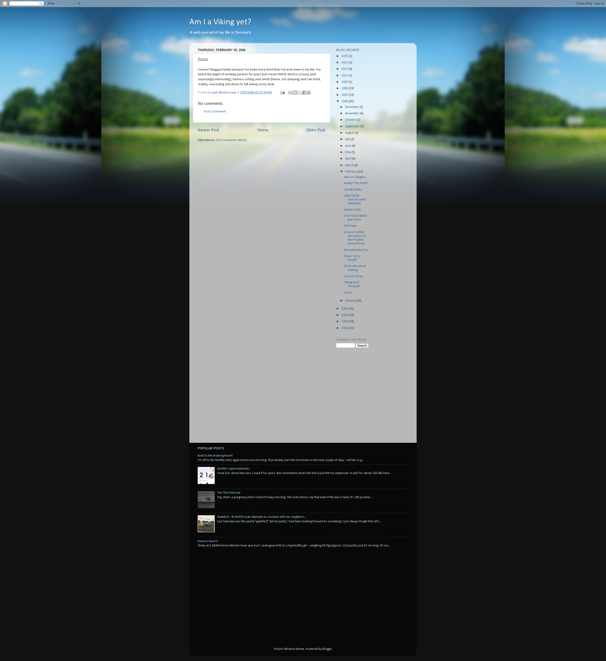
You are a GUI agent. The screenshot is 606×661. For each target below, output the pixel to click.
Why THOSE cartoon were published (355, 199)
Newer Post (208, 130)
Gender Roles (353, 189)
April (348, 158)
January (350, 300)
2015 (345, 62)
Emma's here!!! (208, 541)
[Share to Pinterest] (308, 92)
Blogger (327, 649)
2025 (345, 56)
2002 (345, 328)
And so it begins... (355, 177)
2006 (345, 101)
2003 (345, 321)
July (348, 139)
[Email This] (290, 92)
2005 (345, 308)
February (351, 171)
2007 (345, 95)
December (352, 107)
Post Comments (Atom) (231, 140)
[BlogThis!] (295, 92)
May (348, 152)
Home (262, 130)
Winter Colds (352, 209)
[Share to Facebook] (304, 92)
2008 (345, 88)
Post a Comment (215, 111)
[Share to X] (299, 92)
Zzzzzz (348, 292)
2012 (345, 69)
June (348, 145)
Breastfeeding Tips (356, 250)
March (349, 165)
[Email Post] (282, 92)
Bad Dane (350, 225)
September (352, 126)
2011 (345, 75)
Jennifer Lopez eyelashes (233, 468)
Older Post (315, 130)
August (350, 132)
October (351, 119)
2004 (345, 315)
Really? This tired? (356, 183)
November (352, 113)
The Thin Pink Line (229, 492)
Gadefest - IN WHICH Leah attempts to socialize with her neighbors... (262, 517)
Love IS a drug (353, 276)
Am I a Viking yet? (220, 22)
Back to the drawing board (215, 455)
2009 (345, 82)
